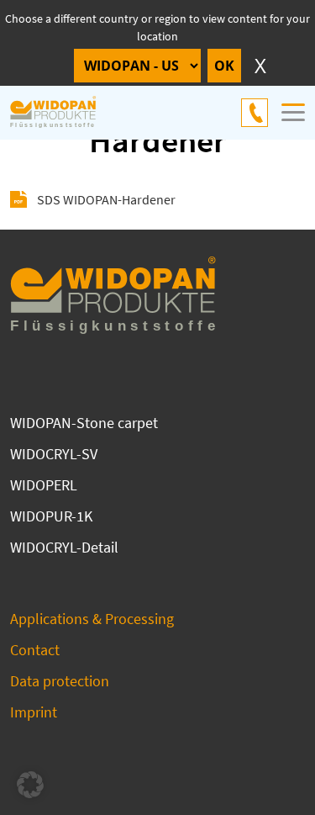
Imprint (33, 712)
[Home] (62, 113)
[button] (30, 784)
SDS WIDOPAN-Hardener (106, 199)
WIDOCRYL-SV (53, 453)
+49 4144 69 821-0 (254, 112)
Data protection (59, 681)
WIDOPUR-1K (51, 516)
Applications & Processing (92, 618)
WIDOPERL (43, 485)
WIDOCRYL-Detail (64, 547)
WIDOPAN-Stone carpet (84, 422)
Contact (35, 649)
